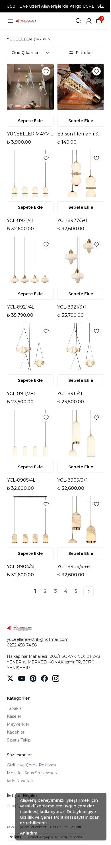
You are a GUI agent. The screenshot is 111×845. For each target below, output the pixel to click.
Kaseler (14, 716)
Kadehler (15, 732)
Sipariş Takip (19, 740)
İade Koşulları (20, 780)
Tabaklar (15, 708)
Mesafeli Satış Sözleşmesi (32, 772)
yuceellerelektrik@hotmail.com (38, 639)
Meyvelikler (18, 724)
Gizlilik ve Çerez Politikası (31, 765)
